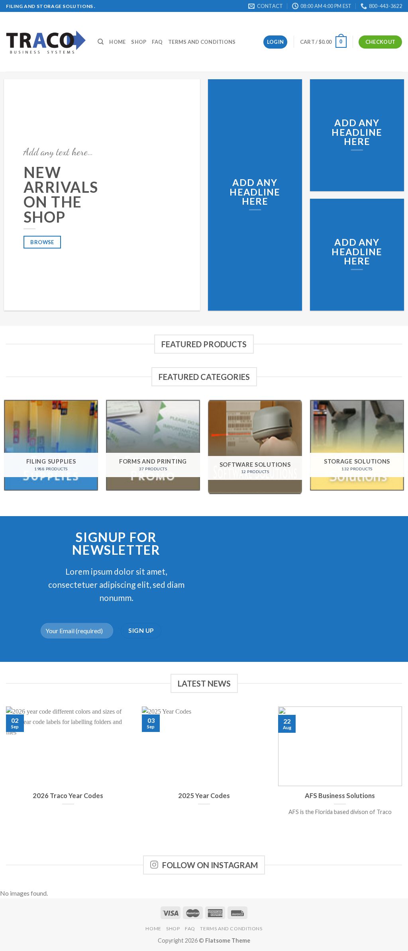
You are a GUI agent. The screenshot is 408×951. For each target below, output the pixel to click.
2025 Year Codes (204, 796)
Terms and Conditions (201, 42)
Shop (138, 42)
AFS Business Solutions (340, 796)
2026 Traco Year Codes (68, 796)
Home (117, 42)
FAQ (157, 42)
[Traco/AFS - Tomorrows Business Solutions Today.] (46, 42)
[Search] (101, 41)
